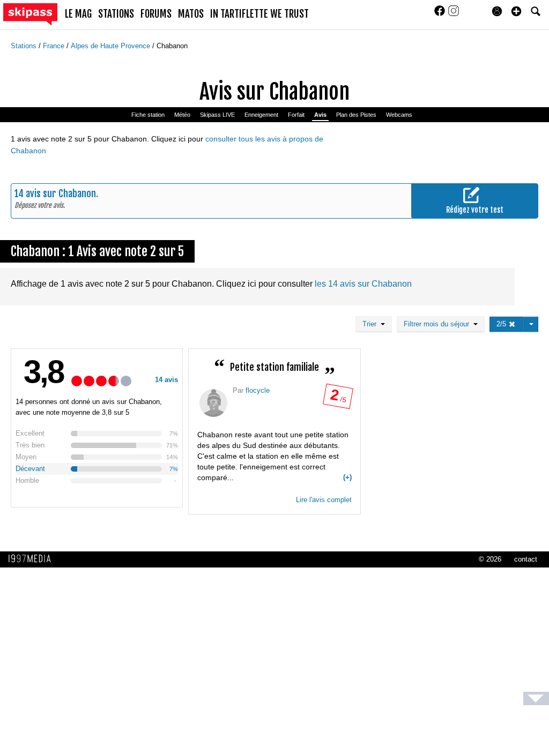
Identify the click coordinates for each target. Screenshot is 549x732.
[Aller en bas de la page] (536, 698)
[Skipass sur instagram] (453, 14)
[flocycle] (213, 403)
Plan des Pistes (356, 114)
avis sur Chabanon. (62, 193)
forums (156, 14)
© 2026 (490, 559)
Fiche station (148, 114)
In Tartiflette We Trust (259, 14)
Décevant (30, 469)
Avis (320, 114)
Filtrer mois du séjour (438, 324)
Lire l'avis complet (324, 500)
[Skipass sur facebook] (441, 14)
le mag (78, 14)
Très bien (30, 445)
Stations (25, 46)
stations (116, 14)
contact (525, 559)
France (54, 46)
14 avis (166, 380)
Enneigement (261, 114)
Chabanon (172, 46)
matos (191, 14)
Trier (371, 324)
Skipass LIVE (217, 114)
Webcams (399, 114)
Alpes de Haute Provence (111, 46)
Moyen (26, 457)
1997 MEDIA (32, 558)
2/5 (502, 324)
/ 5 (337, 398)
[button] (516, 11)
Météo (182, 114)
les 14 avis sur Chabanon (363, 283)
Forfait (296, 114)
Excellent (30, 433)
